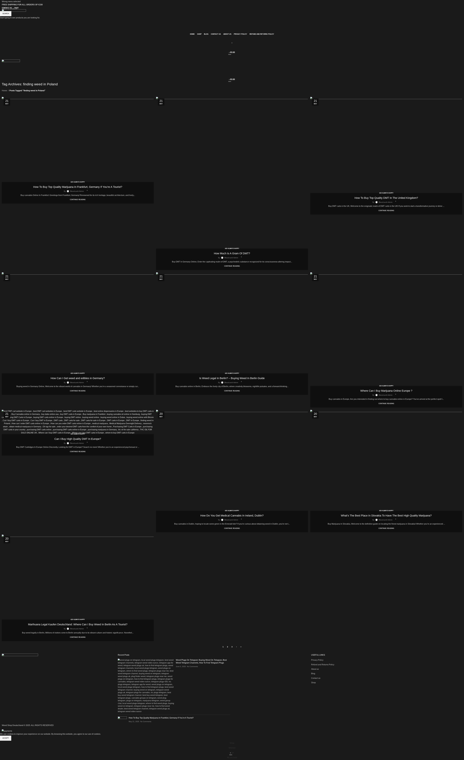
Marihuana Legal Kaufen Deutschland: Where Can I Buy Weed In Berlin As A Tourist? (77, 624)
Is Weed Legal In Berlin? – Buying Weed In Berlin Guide (232, 378)
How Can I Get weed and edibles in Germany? (78, 378)
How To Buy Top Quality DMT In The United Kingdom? (386, 197)
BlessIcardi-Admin (77, 191)
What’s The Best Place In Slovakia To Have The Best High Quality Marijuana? (386, 515)
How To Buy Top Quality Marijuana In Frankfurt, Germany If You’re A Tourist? (77, 186)
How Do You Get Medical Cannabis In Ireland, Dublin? (232, 515)
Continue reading (78, 199)
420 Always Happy (78, 182)
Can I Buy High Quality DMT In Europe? (77, 438)
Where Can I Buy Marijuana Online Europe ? (386, 390)
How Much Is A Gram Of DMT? (232, 253)
